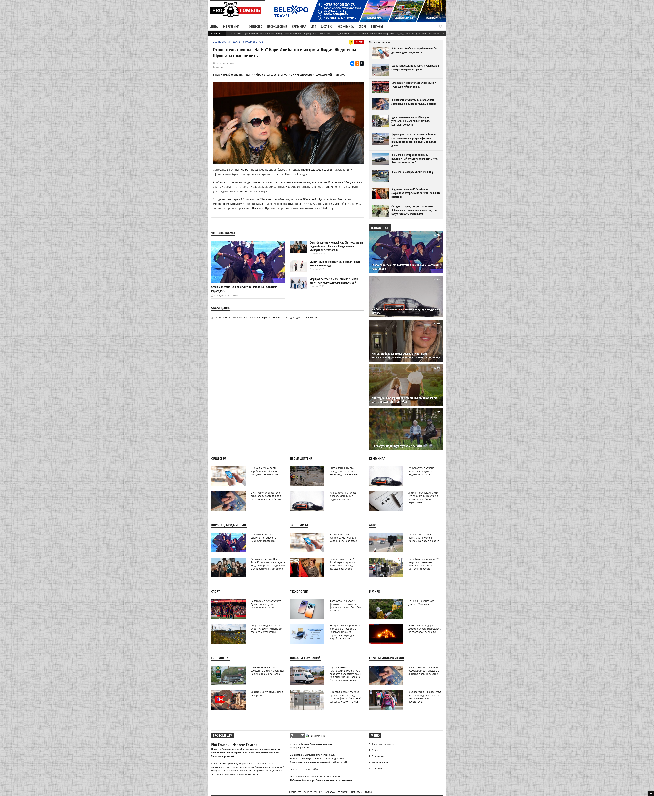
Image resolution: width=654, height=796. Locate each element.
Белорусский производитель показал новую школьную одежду (335, 263)
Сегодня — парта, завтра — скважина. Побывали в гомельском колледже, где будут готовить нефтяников (414, 210)
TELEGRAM (343, 792)
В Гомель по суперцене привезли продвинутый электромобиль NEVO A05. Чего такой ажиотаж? (414, 158)
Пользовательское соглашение (334, 780)
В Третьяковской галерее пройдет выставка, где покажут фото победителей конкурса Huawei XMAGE (345, 696)
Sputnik (219, 66)
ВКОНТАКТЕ (295, 792)
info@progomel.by (299, 747)
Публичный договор (302, 780)
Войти (375, 750)
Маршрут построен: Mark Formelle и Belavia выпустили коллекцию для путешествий (334, 281)
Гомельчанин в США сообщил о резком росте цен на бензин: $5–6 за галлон (268, 670)
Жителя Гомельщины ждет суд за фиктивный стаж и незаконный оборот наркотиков (424, 497)
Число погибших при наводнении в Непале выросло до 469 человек (344, 471)
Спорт (362, 26)
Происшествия (277, 26)
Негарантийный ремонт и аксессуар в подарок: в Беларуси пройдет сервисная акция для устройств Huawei (345, 632)
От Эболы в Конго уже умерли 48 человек (421, 602)
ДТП (313, 26)
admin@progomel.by (338, 761)
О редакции (378, 756)
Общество (255, 26)
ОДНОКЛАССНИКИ (312, 792)
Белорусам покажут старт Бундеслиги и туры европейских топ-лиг (413, 84)
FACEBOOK (329, 792)
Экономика (346, 26)
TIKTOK (368, 792)
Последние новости (379, 42)
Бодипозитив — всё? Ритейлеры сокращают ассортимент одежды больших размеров (381, 33)
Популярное (380, 227)
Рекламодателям (381, 762)
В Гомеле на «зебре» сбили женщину (412, 172)
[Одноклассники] (357, 63)
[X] (362, 63)
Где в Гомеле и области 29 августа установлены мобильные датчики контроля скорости (410, 120)
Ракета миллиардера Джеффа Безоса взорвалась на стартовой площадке (424, 629)
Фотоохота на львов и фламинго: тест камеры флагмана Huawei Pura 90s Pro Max (345, 605)
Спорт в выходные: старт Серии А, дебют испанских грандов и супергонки (266, 629)
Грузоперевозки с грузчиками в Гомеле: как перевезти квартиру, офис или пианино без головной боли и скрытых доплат (414, 139)
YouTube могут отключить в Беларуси (267, 693)
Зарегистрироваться (383, 743)
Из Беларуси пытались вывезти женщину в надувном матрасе (406, 311)
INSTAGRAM (356, 792)
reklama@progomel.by (323, 754)
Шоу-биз (327, 26)
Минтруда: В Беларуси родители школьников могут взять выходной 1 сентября (404, 399)
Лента (214, 26)
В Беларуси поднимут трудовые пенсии (397, 446)
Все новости (221, 41)
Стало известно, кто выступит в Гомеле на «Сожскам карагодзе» (405, 266)
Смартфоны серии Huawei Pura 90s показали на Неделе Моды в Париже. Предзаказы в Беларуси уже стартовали (336, 246)
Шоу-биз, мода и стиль (248, 41)
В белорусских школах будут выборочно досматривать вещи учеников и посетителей (424, 696)
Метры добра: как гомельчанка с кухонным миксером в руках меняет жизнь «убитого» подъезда (406, 355)
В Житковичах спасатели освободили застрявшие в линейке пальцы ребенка (413, 102)
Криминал (299, 26)
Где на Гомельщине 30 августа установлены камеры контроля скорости (267, 33)
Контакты (377, 768)
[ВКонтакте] (352, 63)
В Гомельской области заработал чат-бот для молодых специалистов (414, 50)
